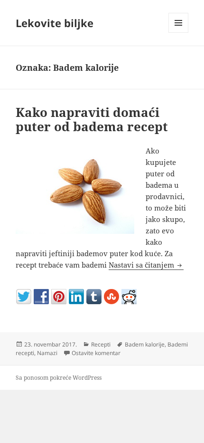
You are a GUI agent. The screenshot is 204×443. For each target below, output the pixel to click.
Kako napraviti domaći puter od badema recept (92, 119)
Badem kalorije (145, 344)
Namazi (47, 353)
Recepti (101, 344)
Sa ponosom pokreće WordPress (59, 378)
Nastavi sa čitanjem (146, 265)
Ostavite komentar (96, 353)
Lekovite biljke (54, 23)
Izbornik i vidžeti (178, 32)
